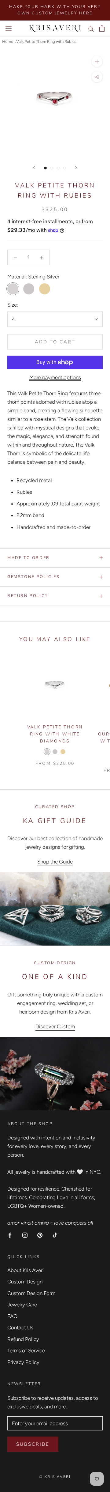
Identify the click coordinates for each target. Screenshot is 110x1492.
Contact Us (20, 1327)
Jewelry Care (22, 1304)
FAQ (12, 1316)
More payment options (55, 377)
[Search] (91, 28)
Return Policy (27, 596)
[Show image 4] (64, 168)
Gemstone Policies (33, 577)
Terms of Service (26, 1350)
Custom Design (24, 1282)
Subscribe (33, 1444)
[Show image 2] (51, 168)
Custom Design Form (31, 1293)
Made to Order (28, 558)
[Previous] (34, 167)
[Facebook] (10, 1234)
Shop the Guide (55, 862)
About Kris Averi (25, 1270)
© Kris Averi (55, 1476)
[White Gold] (55, 751)
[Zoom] (97, 61)
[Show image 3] (58, 168)
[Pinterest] (39, 1234)
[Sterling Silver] (47, 751)
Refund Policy (23, 1339)
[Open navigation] (9, 28)
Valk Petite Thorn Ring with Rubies (46, 41)
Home (7, 41)
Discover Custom (55, 1026)
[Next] (76, 167)
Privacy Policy (23, 1362)
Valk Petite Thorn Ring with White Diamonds (55, 734)
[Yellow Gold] (63, 751)
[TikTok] (54, 1234)
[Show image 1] (45, 168)
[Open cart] (102, 28)
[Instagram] (25, 1234)
